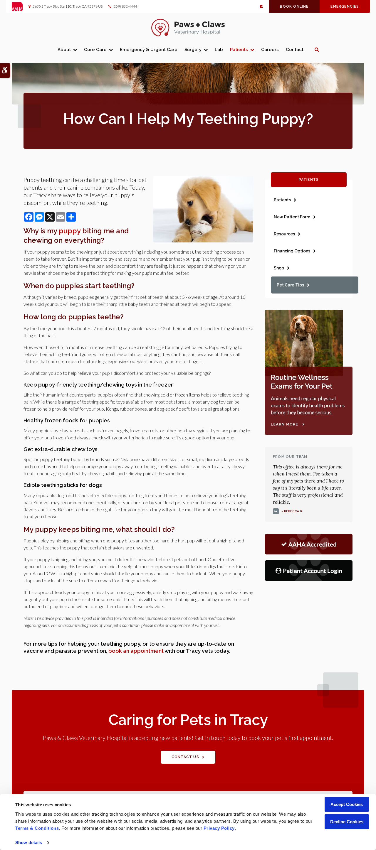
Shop (279, 268)
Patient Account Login (312, 570)
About (64, 49)
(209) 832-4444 (125, 6)
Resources (284, 234)
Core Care (95, 49)
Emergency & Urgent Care (148, 49)
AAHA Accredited (312, 544)
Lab (219, 49)
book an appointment (136, 651)
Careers (270, 49)
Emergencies (344, 6)
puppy (69, 231)
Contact (294, 49)
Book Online (294, 6)
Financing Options (292, 251)
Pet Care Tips (290, 285)
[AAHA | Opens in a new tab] (20, 6)
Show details (28, 842)
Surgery (193, 49)
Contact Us (185, 757)
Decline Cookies (346, 821)
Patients (239, 49)
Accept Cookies (346, 804)
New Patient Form (292, 217)
